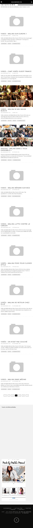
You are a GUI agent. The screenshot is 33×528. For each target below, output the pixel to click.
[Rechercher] (31, 2)
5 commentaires (21, 120)
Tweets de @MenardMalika (9, 407)
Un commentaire (16, 196)
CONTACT (22, 509)
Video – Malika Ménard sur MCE (15, 188)
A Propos (25, 513)
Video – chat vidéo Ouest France (16, 71)
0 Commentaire (15, 235)
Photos (9, 120)
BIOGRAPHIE (7, 508)
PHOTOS (28, 508)
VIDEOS (13, 509)
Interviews (3, 43)
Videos (9, 43)
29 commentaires (16, 81)
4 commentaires (16, 43)
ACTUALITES (18, 508)
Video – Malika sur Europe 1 (14, 34)
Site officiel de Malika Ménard (20, 511)
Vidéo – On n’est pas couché (14, 342)
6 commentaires (16, 351)
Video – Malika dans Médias (13, 379)
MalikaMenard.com (5, 35)
